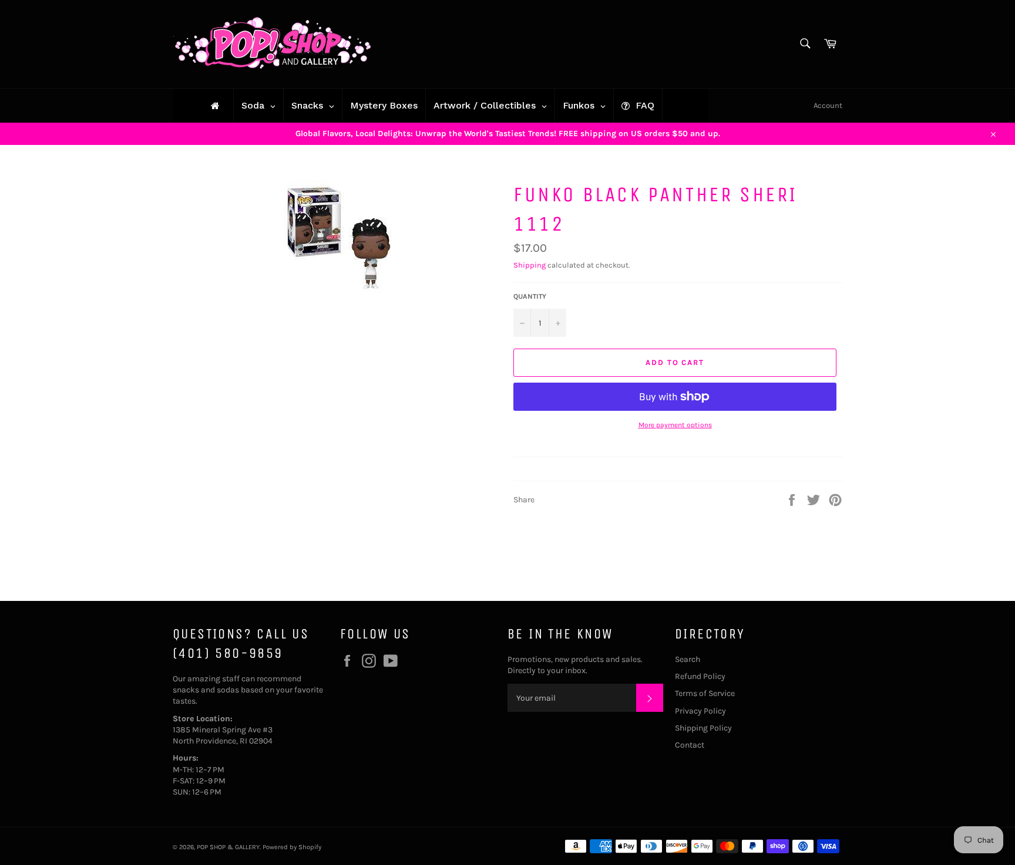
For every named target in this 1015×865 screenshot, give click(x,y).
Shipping (529, 265)
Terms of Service (705, 693)
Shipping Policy (703, 728)
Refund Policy (700, 676)
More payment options (675, 425)
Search (687, 659)
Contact (689, 745)
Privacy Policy (700, 711)
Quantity (529, 296)
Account (828, 105)
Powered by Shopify (292, 847)
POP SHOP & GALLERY (228, 847)
